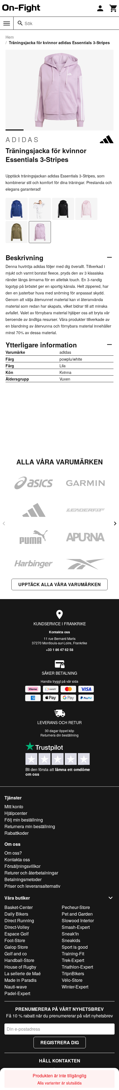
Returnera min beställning (29, 826)
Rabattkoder (16, 833)
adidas (23, 139)
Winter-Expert (75, 986)
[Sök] (20, 23)
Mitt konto (13, 806)
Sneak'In (70, 934)
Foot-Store (14, 940)
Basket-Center (18, 907)
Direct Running (19, 920)
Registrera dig (59, 1042)
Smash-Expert (76, 927)
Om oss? (13, 853)
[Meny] (6, 23)
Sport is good (75, 947)
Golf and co (15, 953)
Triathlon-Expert (77, 967)
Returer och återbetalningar (31, 873)
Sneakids (71, 940)
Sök (28, 23)
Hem (10, 37)
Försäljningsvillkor (22, 866)
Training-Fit (73, 953)
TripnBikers (73, 973)
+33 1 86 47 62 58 (59, 649)
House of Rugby (20, 967)
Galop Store (16, 947)
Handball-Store (19, 960)
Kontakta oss (59, 632)
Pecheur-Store (76, 907)
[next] (115, 523)
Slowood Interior (78, 920)
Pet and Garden (77, 914)
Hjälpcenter (15, 813)
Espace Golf (16, 934)
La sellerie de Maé (22, 973)
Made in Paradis (20, 980)
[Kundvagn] (113, 8)
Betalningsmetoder (23, 879)
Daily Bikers (16, 914)
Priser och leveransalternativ (32, 886)
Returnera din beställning (59, 735)
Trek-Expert (73, 960)
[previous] (4, 523)
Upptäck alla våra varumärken (59, 584)
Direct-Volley (16, 927)
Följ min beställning (23, 820)
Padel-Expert (17, 993)
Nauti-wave (15, 986)
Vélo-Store (72, 980)
